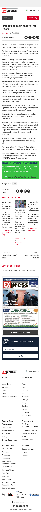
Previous (6, 253)
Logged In (16, 270)
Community (33, 18)
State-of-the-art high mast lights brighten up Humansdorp (33, 206)
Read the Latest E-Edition (20, 332)
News (14, 184)
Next (36, 253)
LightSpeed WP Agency (25, 509)
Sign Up (20, 356)
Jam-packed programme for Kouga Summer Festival (20, 214)
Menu (5, 18)
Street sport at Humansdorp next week (7, 205)
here (8, 169)
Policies (27, 502)
